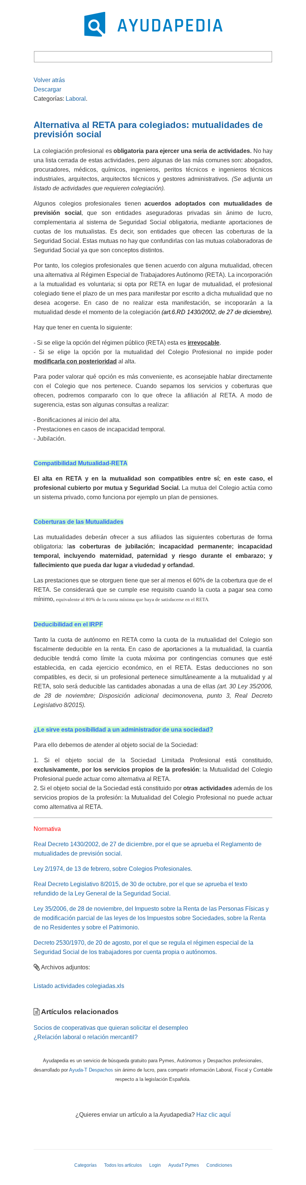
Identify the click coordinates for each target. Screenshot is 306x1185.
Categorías (85, 1165)
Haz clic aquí (213, 1114)
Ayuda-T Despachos (91, 1070)
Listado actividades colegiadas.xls (79, 986)
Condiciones (219, 1165)
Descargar (47, 89)
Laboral (76, 99)
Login (155, 1165)
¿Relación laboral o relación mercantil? (86, 1037)
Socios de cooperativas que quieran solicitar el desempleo (111, 1028)
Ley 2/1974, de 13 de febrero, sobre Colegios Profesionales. (113, 869)
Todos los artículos (123, 1165)
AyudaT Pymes (183, 1165)
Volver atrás (49, 80)
